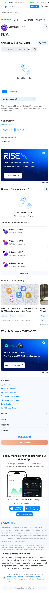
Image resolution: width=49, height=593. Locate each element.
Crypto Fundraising (11, 396)
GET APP (34, 6)
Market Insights (10, 388)
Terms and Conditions (15, 577)
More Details (6, 124)
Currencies (5, 12)
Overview (6, 19)
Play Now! (6, 130)
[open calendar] (34, 49)
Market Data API (24, 437)
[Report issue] (46, 12)
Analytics (40, 20)
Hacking (22, 316)
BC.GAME (20, 130)
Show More (24, 273)
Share (44, 43)
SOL (42, 320)
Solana (4, 316)
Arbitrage (28, 20)
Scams (12, 316)
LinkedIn (7, 404)
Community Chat (10, 392)
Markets (18, 20)
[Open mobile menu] (46, 6)
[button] (16, 508)
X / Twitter (8, 385)
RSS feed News (10, 408)
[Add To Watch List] (45, 26)
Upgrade (26, 442)
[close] (43, 153)
